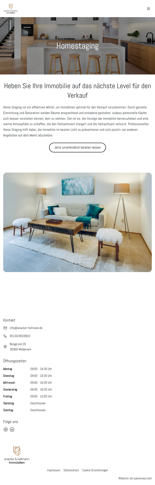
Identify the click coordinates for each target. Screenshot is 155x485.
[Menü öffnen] (148, 8)
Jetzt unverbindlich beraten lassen (77, 147)
